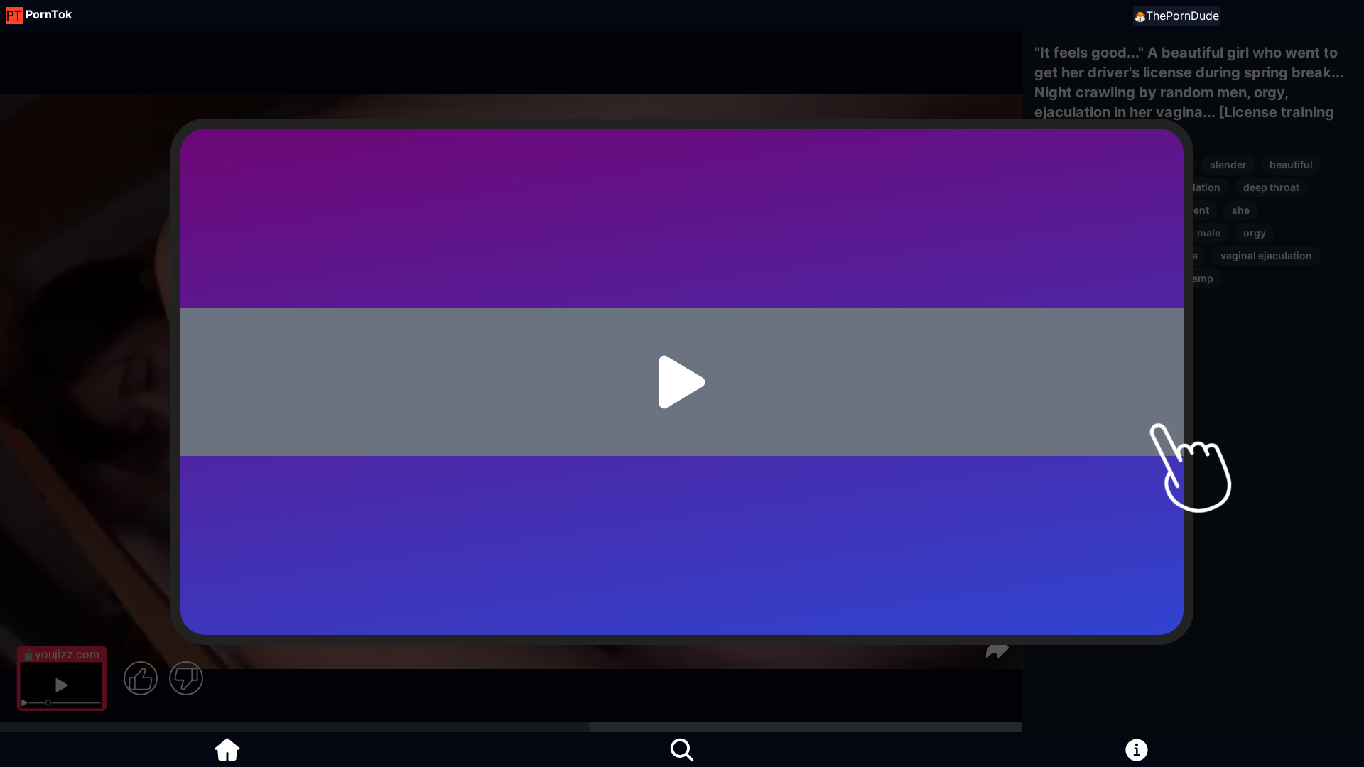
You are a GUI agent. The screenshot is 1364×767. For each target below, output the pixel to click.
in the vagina (1167, 255)
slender (1228, 164)
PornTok (49, 14)
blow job (1153, 233)
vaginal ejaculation (1266, 255)
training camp (1179, 278)
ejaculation (1193, 187)
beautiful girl (1074, 187)
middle (1059, 210)
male (1208, 233)
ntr (1118, 164)
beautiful (1291, 164)
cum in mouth (1076, 233)
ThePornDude (1182, 16)
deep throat (1271, 187)
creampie (1065, 164)
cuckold (1167, 164)
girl (1135, 187)
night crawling (1078, 255)
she (1241, 210)
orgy (1254, 233)
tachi (1055, 278)
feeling (1106, 278)
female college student (1154, 210)
